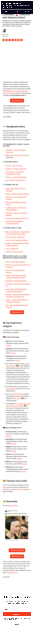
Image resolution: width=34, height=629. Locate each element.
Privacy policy (12, 5)
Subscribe (17, 614)
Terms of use (23, 5)
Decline (27, 11)
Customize (17, 11)
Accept (7, 11)
